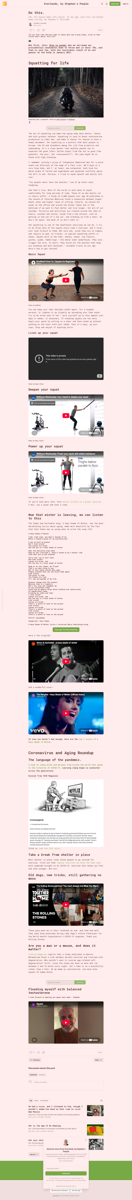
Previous (36, 1060)
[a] (95, 1111)
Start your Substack (61, 1190)
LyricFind (40, 618)
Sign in (125, 4)
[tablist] (37, 1075)
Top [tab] (31, 1100)
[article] (66, 1113)
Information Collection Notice (65, 1180)
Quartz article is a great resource (82, 502)
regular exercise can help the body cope (79, 862)
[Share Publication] (107, 4)
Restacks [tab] (42, 1075)
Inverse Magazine (37, 954)
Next (97, 1060)
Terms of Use (76, 1178)
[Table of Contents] (2, 600)
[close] (85, 1140)
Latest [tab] (36, 1100)
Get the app (76, 1190)
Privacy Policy (81, 1180)
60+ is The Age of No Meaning (44, 1125)
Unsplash (72, 119)
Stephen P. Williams (39, 23)
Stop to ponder (58, 45)
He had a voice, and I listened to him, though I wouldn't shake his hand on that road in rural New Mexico (55, 1109)
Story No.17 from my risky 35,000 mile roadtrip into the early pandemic (54, 1115)
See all (32, 1154)
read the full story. (50, 848)
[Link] (25, 40)
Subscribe (115, 4)
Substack (56, 1196)
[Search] (102, 4)
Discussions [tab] (44, 1100)
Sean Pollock (61, 119)
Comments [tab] (33, 1075)
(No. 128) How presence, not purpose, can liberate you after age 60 (52, 1128)
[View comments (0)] (39, 30)
